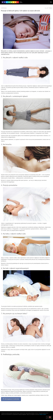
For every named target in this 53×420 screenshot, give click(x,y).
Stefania (4, 8)
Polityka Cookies (42, 414)
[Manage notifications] (50, 417)
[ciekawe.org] (12, 2)
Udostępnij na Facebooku (11, 399)
